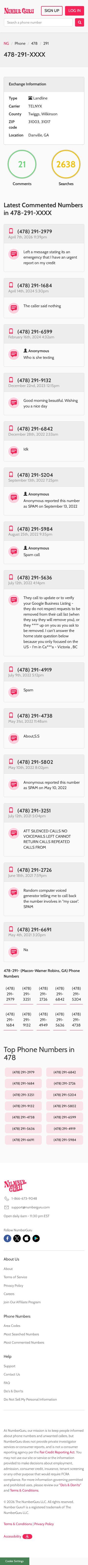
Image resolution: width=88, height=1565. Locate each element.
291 (46, 43)
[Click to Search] (79, 22)
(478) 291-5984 (35, 529)
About (8, 1269)
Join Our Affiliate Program (22, 1302)
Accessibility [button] (12, 1536)
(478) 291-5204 (35, 475)
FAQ (7, 1383)
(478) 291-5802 (35, 762)
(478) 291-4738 (35, 716)
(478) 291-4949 (43, 1019)
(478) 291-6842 (35, 429)
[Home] (19, 11)
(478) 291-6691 (34, 929)
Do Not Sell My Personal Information (30, 1399)
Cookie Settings (14, 1561)
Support (9, 1366)
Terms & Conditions (24, 1490)
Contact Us (12, 1374)
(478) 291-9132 (34, 380)
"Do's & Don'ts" (70, 1485)
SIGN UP (51, 10)
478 (34, 43)
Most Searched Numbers (21, 1334)
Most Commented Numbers (24, 1342)
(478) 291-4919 (34, 670)
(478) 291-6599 (34, 332)
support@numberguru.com (30, 1207)
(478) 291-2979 (34, 231)
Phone (20, 43)
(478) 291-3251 (34, 811)
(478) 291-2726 (34, 870)
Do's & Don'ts (13, 1391)
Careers (9, 1294)
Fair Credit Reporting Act (57, 1452)
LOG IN (74, 10)
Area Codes (12, 1325)
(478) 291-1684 (34, 285)
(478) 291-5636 (34, 578)
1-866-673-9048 (24, 1198)
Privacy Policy (13, 1285)
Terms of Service (15, 1277)
